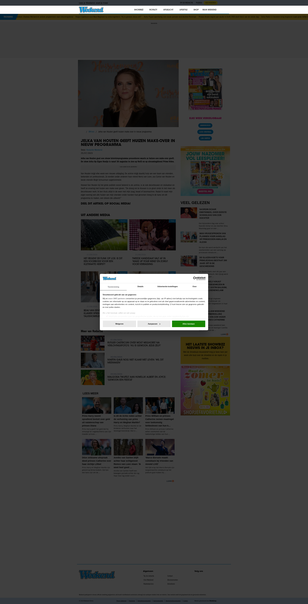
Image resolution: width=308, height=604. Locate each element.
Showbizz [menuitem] (138, 9)
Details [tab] (140, 286)
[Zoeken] (227, 10)
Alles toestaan (189, 324)
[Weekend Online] (91, 10)
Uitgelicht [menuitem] (168, 9)
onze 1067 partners (116, 298)
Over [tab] (194, 286)
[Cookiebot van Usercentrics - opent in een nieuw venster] (194, 278)
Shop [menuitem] (196, 9)
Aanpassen (152, 324)
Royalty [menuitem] (153, 9)
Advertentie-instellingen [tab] (167, 286)
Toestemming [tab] (113, 287)
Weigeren (119, 324)
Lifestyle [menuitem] (183, 9)
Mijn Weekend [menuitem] (209, 9)
